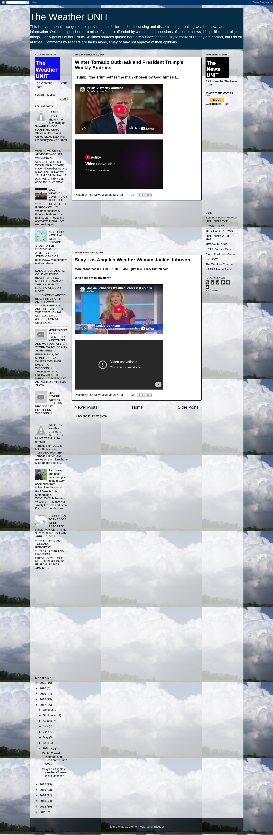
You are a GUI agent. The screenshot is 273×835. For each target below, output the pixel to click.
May (46, 737)
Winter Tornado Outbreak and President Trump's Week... (54, 758)
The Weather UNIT (69, 17)
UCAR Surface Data (218, 249)
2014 (43, 795)
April (46, 742)
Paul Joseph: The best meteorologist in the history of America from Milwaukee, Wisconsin (50, 479)
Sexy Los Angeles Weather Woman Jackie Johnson (132, 259)
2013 (43, 800)
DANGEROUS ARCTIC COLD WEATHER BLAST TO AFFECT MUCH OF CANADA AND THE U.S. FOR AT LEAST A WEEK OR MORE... (51, 281)
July (46, 726)
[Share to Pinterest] (150, 195)
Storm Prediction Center (221, 254)
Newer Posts (86, 407)
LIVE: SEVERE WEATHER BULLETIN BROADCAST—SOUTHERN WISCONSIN (49, 403)
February (49, 748)
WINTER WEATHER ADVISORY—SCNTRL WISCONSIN (49, 154)
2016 (43, 784)
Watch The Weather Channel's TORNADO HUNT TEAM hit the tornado (49, 433)
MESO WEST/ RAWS (219, 231)
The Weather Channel (219, 264)
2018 (43, 699)
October (48, 709)
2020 (43, 688)
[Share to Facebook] (147, 195)
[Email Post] (131, 194)
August (48, 720)
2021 (43, 682)
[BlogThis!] (141, 195)
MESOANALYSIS (217, 244)
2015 (43, 789)
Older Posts (188, 407)
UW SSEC (212, 259)
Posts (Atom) (100, 416)
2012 (43, 806)
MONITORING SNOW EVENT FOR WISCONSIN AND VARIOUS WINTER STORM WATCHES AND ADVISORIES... (51, 340)
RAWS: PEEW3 (215, 225)
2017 (43, 704)
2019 (43, 693)
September (50, 715)
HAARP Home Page (218, 269)
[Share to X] (144, 195)
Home (137, 407)
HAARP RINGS (53, 114)
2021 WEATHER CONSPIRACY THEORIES (58, 195)
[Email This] (138, 195)
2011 (43, 812)
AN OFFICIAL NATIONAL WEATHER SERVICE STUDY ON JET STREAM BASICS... (50, 240)
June (46, 731)
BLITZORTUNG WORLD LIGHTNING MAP (221, 219)
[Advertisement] (136, 226)
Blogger (159, 826)
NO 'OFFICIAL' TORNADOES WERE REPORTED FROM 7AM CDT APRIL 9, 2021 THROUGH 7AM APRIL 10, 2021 (51, 526)
